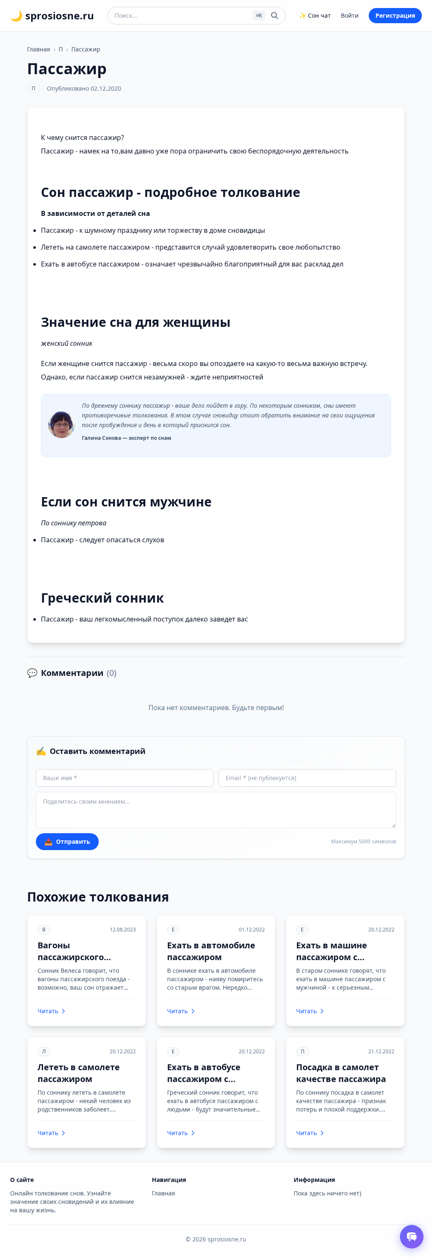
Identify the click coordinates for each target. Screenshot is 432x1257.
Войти (350, 15)
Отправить (67, 841)
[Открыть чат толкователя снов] (412, 1237)
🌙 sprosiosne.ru (52, 15)
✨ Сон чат (315, 15)
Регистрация (395, 15)
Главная (38, 49)
